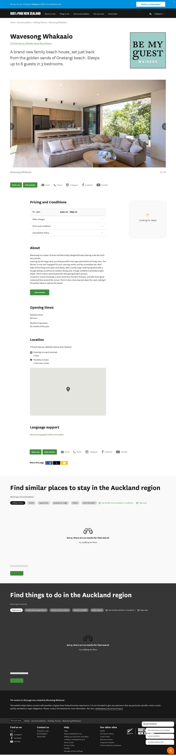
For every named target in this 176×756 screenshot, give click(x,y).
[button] (50, 14)
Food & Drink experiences (36, 610)
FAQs (66, 731)
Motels (75, 503)
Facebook (17, 738)
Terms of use (69, 743)
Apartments (43, 503)
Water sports (97, 610)
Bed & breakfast (89, 503)
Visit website (30, 185)
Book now (16, 185)
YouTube (17, 742)
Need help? (41, 737)
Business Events (106, 740)
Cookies (67, 748)
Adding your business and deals (76, 737)
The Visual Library (107, 734)
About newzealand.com (73, 734)
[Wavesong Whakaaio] (148, 50)
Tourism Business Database (110, 745)
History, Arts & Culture (59, 610)
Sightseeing (16, 610)
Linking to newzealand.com (74, 740)
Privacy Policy (69, 745)
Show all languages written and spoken (47, 434)
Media (102, 731)
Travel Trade (105, 737)
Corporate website (107, 743)
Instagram (18, 735)
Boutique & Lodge (60, 503)
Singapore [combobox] (159, 14)
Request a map (43, 731)
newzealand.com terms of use (109, 708)
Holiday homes (17, 503)
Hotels (31, 503)
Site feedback (42, 734)
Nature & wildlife (80, 610)
